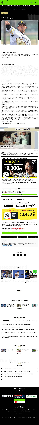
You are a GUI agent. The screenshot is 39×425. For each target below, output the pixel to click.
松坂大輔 (30, 237)
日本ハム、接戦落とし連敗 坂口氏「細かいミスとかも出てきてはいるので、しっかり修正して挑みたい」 (18, 333)
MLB (12, 5)
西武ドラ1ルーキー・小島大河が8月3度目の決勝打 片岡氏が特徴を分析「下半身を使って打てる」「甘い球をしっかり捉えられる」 (19, 337)
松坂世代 (25, 237)
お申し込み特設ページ (19, 194)
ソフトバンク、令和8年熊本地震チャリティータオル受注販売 (13, 376)
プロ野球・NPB (4, 237)
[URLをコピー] (12, 18)
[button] (17, 308)
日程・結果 (18, 5)
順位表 (23, 5)
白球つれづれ (35, 237)
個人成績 (26, 5)
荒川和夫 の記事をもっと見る (6, 245)
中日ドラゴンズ (10, 237)
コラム (16, 237)
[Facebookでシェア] (9, 18)
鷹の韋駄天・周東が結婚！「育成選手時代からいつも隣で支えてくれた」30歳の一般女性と (17, 371)
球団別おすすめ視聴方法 (33, 5)
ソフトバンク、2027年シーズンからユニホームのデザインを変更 (13, 368)
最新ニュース (4, 5)
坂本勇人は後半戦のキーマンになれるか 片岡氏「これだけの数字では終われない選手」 (16, 324)
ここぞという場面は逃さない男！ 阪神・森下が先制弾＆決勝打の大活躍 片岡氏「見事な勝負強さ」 (18, 329)
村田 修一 (20, 237)
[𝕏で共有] (7, 18)
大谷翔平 (8, 5)
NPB (15, 5)
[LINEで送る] (10, 18)
